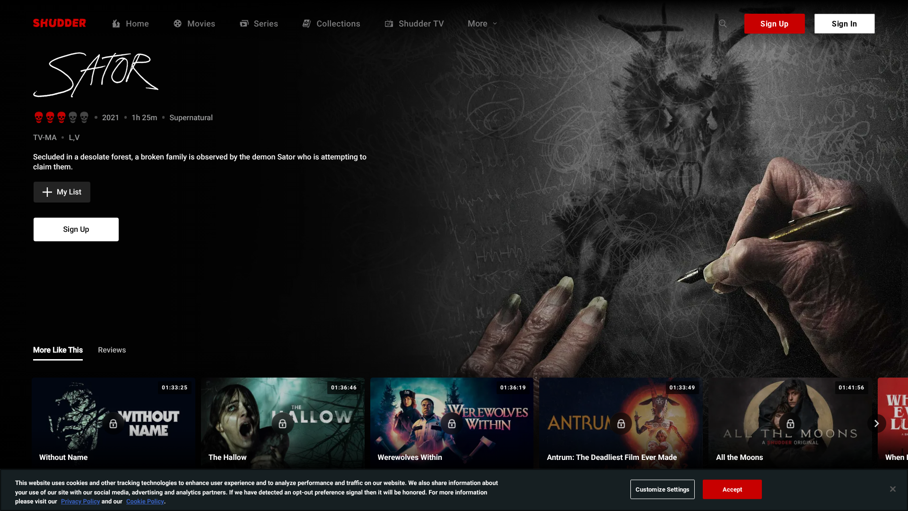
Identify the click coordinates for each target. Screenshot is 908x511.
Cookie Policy (145, 501)
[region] (454, 490)
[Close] (892, 488)
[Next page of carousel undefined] (876, 423)
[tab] (58, 351)
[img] (132, 74)
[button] (62, 192)
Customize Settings (663, 489)
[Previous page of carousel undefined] (31, 423)
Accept (732, 489)
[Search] (723, 23)
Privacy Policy (80, 501)
